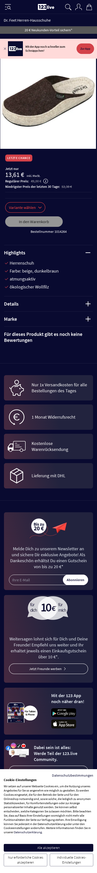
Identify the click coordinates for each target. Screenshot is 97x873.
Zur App (85, 48)
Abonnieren (75, 580)
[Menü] (8, 7)
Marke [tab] (10, 319)
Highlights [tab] (14, 252)
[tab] (48, 337)
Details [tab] (11, 304)
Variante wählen (22, 207)
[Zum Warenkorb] (89, 6)
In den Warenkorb (34, 221)
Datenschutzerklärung (28, 832)
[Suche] (68, 6)
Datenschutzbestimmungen (72, 775)
